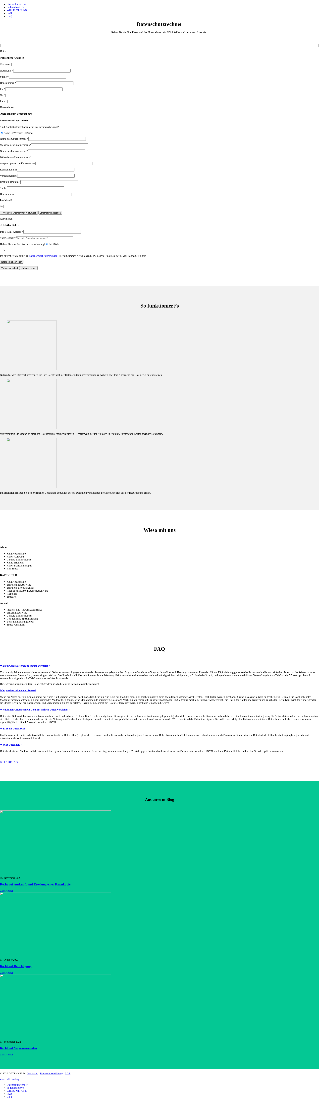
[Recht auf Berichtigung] (55, 954)
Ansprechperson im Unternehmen (17, 163)
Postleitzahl (6, 200)
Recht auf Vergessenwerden (18, 1048)
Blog (9, 16)
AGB (67, 1073)
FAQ (9, 13)
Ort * (2, 95)
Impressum (32, 1073)
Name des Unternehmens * (14, 138)
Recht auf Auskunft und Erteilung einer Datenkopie (35, 884)
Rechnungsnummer (10, 181)
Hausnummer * (8, 82)
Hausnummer (7, 194)
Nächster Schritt (28, 268)
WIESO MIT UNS (17, 10)
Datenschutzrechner (17, 4)
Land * (3, 101)
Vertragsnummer (8, 175)
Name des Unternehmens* (14, 151)
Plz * (2, 89)
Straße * (4, 76)
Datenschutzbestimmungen (43, 255)
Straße (3, 188)
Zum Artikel (6, 890)
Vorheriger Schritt (9, 268)
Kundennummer (8, 169)
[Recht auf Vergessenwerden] (55, 1036)
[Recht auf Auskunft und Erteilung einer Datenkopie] (55, 872)
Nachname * (6, 70)
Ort (1, 206)
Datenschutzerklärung (51, 1073)
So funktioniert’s (15, 7)
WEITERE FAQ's (9, 762)
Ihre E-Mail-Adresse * (11, 231)
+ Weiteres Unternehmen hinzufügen (18, 213)
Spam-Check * (8, 237)
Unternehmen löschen (50, 213)
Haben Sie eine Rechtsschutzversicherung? (22, 244)
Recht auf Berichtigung (16, 966)
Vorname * (5, 64)
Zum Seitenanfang (9, 1079)
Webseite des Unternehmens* (15, 145)
